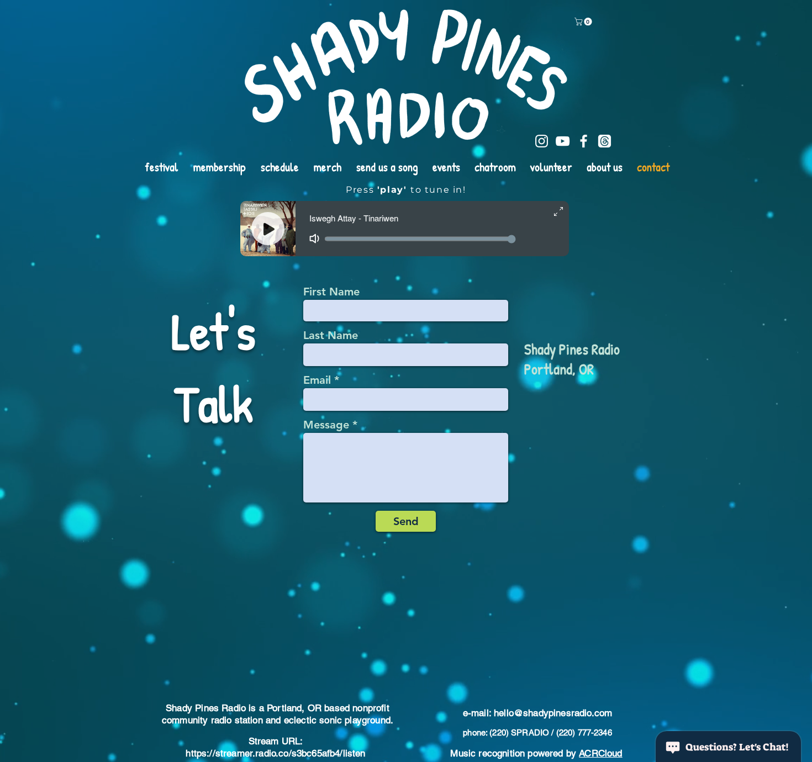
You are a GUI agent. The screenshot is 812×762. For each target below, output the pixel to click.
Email (317, 379)
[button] (584, 21)
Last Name (330, 335)
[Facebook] (583, 141)
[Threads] (604, 141)
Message (326, 424)
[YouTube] (562, 141)
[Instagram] (541, 141)
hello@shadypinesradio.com (553, 712)
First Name (331, 291)
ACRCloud (600, 753)
